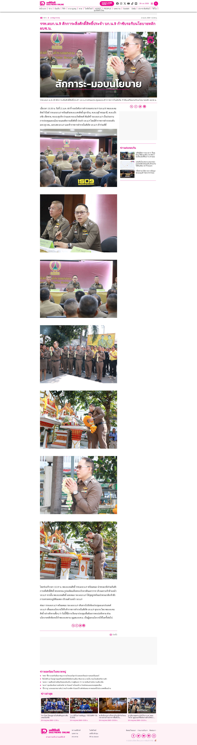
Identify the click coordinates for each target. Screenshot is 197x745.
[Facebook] (76, 625)
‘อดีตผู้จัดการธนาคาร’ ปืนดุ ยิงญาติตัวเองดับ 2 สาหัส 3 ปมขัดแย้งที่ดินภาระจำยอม (145, 155)
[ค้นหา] (156, 4)
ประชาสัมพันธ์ (144, 9)
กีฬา (64, 9)
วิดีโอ (154, 9)
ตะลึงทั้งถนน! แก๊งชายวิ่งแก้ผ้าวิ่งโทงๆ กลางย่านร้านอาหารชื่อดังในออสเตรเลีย (112, 717)
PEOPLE (107, 9)
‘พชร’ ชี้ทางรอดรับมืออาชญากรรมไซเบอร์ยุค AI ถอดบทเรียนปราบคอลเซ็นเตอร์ (70, 676)
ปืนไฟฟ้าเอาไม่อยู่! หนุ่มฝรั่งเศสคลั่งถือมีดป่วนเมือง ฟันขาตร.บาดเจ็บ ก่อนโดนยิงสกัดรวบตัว (74, 679)
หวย (80, 9)
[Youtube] (144, 736)
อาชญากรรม (55, 18)
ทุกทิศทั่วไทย (99, 10)
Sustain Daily (129, 9)
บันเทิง (57, 9)
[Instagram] (154, 736)
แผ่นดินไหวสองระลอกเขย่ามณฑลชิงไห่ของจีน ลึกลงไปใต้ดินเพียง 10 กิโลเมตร (146, 164)
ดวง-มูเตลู (72, 9)
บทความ (117, 9)
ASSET (98, 9)
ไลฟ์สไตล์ (89, 9)
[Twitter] (80, 625)
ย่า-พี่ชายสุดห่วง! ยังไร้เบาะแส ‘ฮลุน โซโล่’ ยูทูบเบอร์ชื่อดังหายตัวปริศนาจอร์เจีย (140, 717)
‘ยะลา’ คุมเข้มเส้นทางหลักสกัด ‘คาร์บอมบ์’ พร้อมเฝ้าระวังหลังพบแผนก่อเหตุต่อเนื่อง (72, 685)
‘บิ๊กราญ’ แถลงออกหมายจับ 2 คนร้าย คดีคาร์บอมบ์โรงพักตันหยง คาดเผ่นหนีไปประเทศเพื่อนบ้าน (76, 688)
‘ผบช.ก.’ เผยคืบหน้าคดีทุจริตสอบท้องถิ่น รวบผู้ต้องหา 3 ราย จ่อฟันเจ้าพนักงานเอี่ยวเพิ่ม (73, 682)
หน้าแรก (42, 9)
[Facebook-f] (133, 736)
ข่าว (50, 9)
